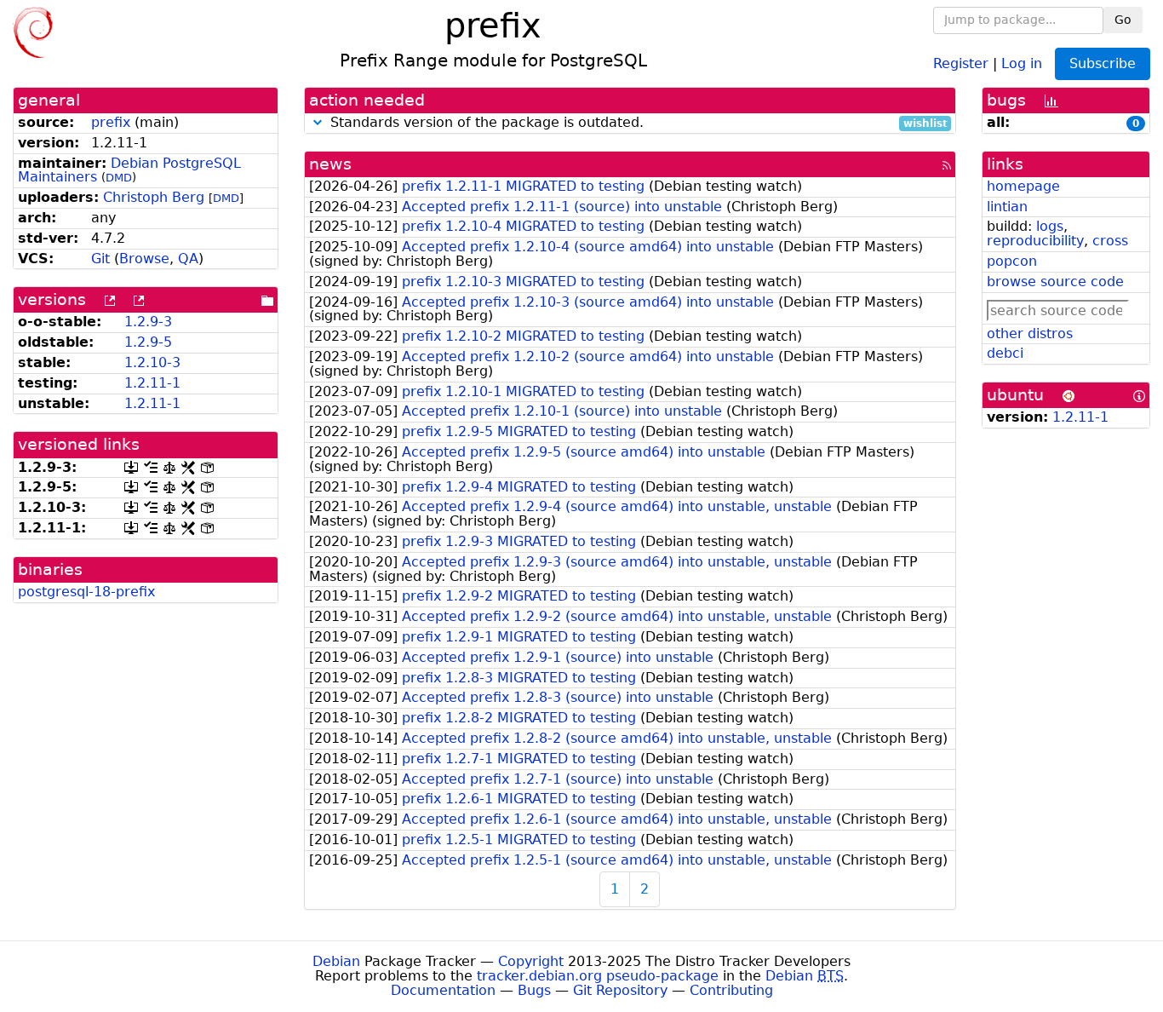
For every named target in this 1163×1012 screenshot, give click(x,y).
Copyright (531, 961)
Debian (336, 961)
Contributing (731, 990)
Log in (1021, 63)
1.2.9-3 (148, 321)
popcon (1012, 261)
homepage (1023, 186)
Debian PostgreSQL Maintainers (129, 170)
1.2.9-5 (148, 342)
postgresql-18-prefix (86, 592)
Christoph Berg (153, 197)
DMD (119, 177)
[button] (317, 122)
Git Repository (620, 990)
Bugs (534, 990)
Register (960, 63)
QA (188, 258)
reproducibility (1035, 241)
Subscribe (1102, 63)
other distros (1030, 333)
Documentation (443, 990)
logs (1049, 226)
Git (100, 258)
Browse (144, 258)
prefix (110, 122)
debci (1005, 353)
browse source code (1055, 281)
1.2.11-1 (152, 383)
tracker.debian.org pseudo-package (598, 976)
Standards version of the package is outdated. (637, 123)
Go (1122, 19)
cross (1110, 241)
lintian (1007, 206)
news (330, 164)
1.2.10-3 (152, 362)
